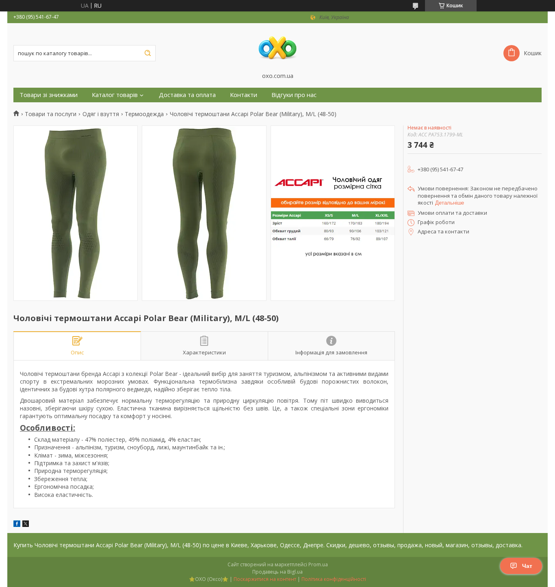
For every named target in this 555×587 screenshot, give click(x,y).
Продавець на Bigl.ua (277, 571)
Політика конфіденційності (333, 579)
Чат (527, 566)
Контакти (243, 95)
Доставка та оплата (187, 95)
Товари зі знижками (49, 95)
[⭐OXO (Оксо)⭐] (277, 47)
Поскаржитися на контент (265, 579)
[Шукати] (147, 53)
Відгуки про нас (294, 95)
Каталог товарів (115, 95)
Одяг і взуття (100, 114)
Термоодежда (144, 114)
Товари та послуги (50, 114)
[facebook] (16, 525)
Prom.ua (318, 564)
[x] (25, 525)
